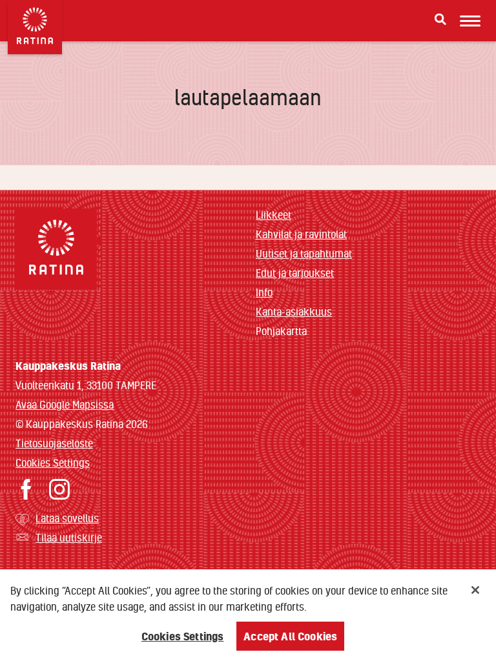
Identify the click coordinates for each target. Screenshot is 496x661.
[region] (248, 615)
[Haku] (440, 19)
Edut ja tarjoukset (295, 273)
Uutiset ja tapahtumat (304, 253)
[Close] (475, 590)
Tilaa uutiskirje (69, 537)
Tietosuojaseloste (54, 443)
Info (264, 292)
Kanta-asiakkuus (294, 311)
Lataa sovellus (67, 518)
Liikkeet (273, 214)
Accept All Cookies (290, 636)
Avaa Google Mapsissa (65, 404)
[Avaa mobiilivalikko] (470, 20)
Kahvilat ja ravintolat (301, 234)
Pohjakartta (281, 331)
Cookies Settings (53, 462)
